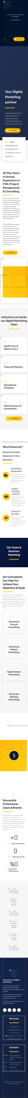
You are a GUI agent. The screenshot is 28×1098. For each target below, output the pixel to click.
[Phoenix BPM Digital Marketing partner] (8, 5)
